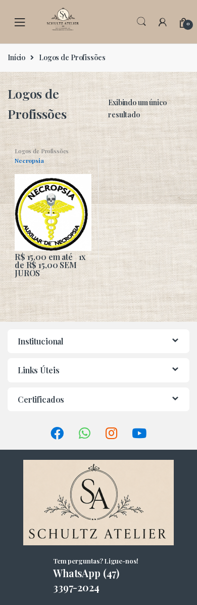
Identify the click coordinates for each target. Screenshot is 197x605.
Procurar (141, 21)
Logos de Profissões (42, 151)
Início (16, 57)
